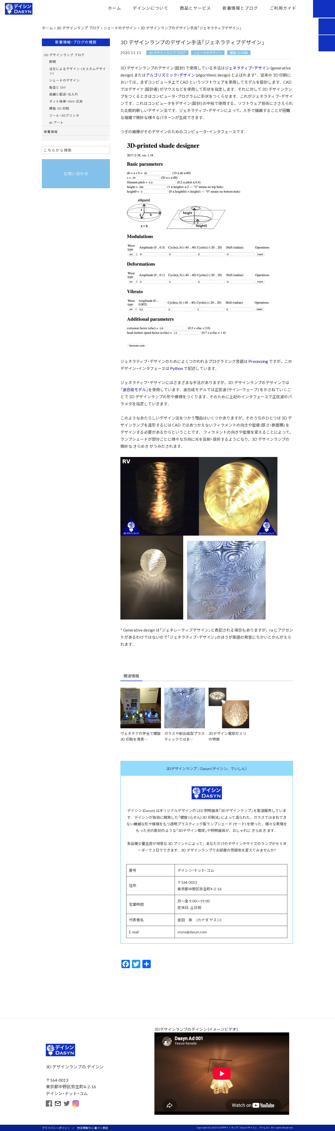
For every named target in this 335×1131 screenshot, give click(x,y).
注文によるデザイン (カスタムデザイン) (77, 71)
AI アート (56, 122)
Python (176, 368)
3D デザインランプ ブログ (167, 52)
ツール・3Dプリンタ (64, 115)
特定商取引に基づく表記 (92, 1128)
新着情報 (51, 131)
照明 (52, 61)
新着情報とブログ (240, 8)
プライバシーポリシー (56, 1128)
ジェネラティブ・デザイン (247, 68)
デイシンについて (150, 8)
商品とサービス (195, 8)
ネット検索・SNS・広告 (66, 101)
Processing (258, 361)
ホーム (114, 8)
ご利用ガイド (283, 8)
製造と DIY (57, 87)
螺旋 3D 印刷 (239, 52)
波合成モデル (134, 389)
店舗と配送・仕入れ (63, 94)
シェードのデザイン (208, 52)
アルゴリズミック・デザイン (170, 75)
